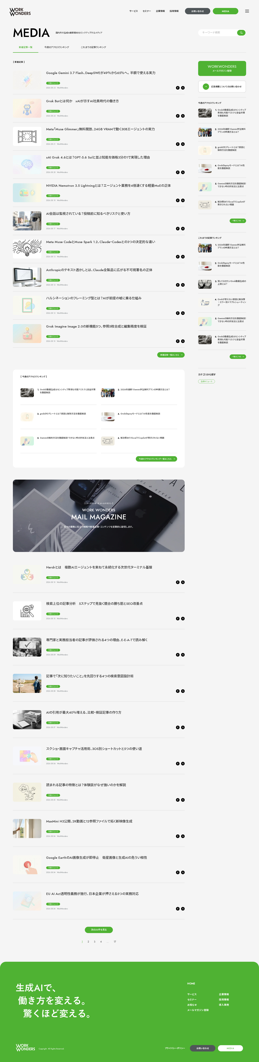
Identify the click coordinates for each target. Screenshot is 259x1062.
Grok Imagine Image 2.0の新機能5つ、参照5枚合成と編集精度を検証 (96, 326)
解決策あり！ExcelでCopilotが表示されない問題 (142, 437)
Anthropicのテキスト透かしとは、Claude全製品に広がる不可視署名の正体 (99, 269)
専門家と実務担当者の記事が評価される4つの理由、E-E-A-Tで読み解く (96, 640)
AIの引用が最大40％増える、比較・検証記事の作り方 (83, 712)
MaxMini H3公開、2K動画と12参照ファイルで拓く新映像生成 (89, 821)
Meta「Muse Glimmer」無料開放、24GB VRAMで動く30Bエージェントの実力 (100, 129)
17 (115, 941)
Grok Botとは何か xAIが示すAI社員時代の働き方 (82, 101)
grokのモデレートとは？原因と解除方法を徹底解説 (63, 413)
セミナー (147, 11)
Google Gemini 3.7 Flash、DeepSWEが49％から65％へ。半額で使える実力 (100, 72)
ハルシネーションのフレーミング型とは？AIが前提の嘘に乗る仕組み (94, 298)
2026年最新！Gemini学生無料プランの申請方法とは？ (145, 389)
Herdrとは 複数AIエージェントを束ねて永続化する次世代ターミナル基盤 (99, 567)
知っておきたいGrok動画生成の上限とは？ (232, 283)
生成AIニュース (53, 83)
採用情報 (174, 11)
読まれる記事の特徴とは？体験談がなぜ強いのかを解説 (86, 785)
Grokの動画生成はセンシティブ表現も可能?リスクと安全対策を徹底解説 (67, 391)
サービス (133, 11)
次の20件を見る (99, 929)
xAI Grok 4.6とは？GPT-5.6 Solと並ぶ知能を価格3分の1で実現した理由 (98, 157)
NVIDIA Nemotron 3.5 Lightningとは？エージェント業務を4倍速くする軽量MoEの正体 (108, 185)
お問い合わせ (197, 11)
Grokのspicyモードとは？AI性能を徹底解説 (140, 413)
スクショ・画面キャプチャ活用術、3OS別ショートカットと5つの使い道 (94, 748)
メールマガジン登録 (198, 1010)
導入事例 (224, 1005)
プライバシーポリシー (175, 1048)
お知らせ (192, 1005)
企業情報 (160, 11)
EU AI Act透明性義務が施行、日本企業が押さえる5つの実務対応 (92, 893)
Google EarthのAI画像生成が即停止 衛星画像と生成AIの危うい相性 (96, 857)
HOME (191, 983)
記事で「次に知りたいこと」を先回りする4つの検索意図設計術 (90, 676)
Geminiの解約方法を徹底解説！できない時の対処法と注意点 (67, 437)
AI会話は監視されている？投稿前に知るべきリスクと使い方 (88, 213)
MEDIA (225, 11)
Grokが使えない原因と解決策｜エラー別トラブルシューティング (232, 302)
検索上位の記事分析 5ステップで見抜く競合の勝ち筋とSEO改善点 (94, 603)
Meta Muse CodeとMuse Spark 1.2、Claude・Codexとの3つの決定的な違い (100, 241)
